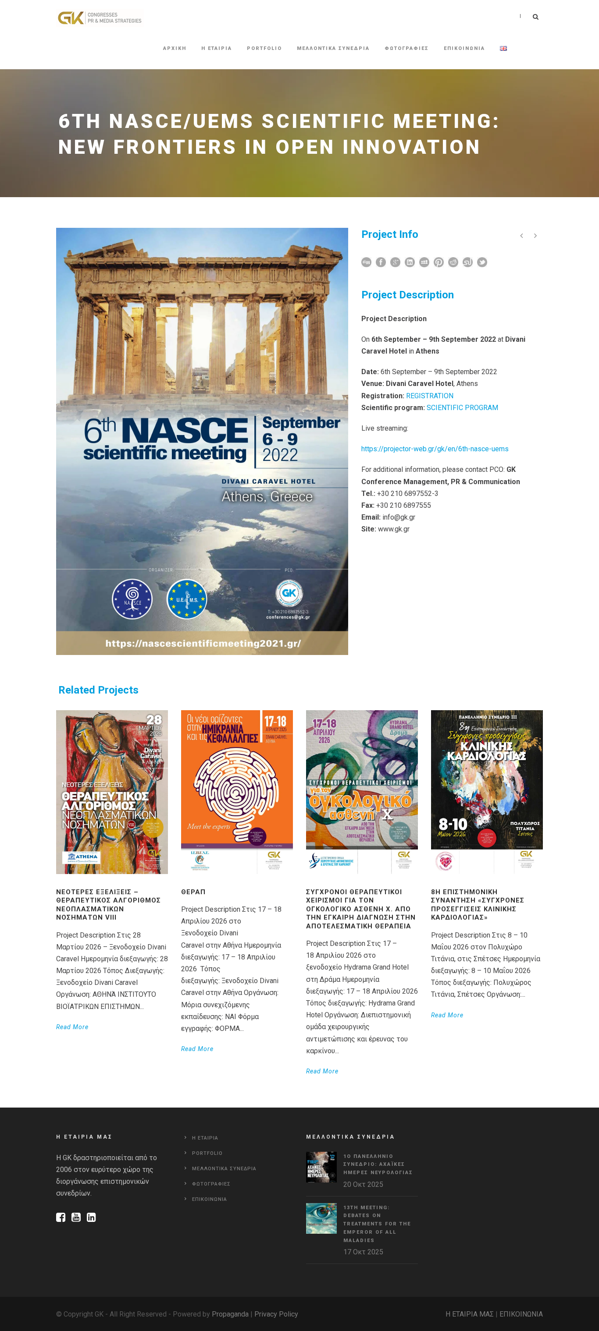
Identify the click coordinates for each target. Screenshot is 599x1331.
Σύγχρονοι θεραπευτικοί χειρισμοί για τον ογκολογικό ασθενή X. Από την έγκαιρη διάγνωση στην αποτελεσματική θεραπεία (361, 909)
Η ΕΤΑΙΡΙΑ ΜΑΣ (470, 1314)
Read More (72, 1026)
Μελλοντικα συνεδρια (333, 48)
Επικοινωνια (464, 48)
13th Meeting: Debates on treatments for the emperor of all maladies (377, 1224)
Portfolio (264, 48)
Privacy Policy (276, 1314)
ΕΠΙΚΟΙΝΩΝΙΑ (521, 1314)
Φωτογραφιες (407, 48)
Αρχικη (174, 48)
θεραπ (193, 892)
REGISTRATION (429, 396)
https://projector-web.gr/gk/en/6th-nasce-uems (435, 449)
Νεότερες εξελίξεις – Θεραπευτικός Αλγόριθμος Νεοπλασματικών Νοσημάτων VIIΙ (108, 905)
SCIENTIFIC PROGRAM (462, 408)
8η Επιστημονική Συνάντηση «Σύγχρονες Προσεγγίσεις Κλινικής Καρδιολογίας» (477, 905)
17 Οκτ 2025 (363, 1252)
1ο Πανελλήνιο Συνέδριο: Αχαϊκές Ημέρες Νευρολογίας (378, 1164)
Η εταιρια (216, 48)
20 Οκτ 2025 (363, 1184)
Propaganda (230, 1314)
